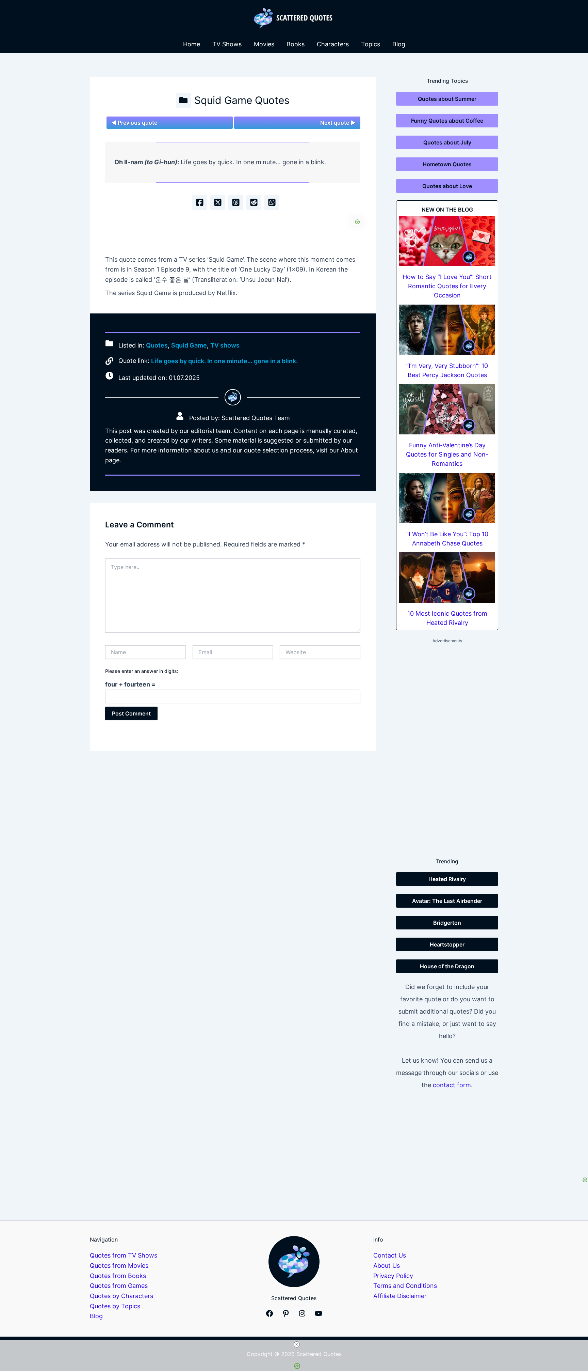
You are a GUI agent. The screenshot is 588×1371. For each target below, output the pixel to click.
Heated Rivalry (447, 879)
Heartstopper (447, 944)
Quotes (157, 345)
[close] (297, 1344)
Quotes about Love (447, 186)
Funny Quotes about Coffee (447, 120)
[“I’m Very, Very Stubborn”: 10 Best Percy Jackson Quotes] (447, 330)
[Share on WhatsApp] (271, 202)
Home (191, 44)
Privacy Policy (393, 1275)
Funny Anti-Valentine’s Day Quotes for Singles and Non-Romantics (447, 454)
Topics (370, 44)
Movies (264, 44)
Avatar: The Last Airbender (447, 900)
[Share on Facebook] (199, 202)
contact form (452, 1085)
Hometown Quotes (447, 164)
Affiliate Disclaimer (400, 1295)
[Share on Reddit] (253, 202)
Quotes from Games (119, 1285)
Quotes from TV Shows (123, 1255)
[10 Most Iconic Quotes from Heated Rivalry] (447, 577)
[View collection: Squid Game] (183, 100)
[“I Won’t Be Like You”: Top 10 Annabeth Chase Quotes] (447, 498)
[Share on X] (217, 202)
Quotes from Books (118, 1275)
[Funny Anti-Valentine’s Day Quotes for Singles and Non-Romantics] (447, 409)
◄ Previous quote (134, 122)
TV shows (225, 345)
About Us (386, 1265)
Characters (333, 44)
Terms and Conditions (405, 1285)
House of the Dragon (447, 966)
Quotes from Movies (119, 1265)
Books (296, 44)
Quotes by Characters (121, 1295)
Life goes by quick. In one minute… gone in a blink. (224, 361)
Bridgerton (447, 922)
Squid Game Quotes (242, 100)
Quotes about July (447, 142)
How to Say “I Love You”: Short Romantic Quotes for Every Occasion (447, 286)
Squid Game (189, 345)
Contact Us (389, 1255)
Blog (398, 44)
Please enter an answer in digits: (141, 671)
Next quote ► (338, 122)
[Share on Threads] (235, 202)
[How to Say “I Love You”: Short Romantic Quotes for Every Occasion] (447, 241)
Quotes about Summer (447, 98)
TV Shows (227, 44)
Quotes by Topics (115, 1306)
